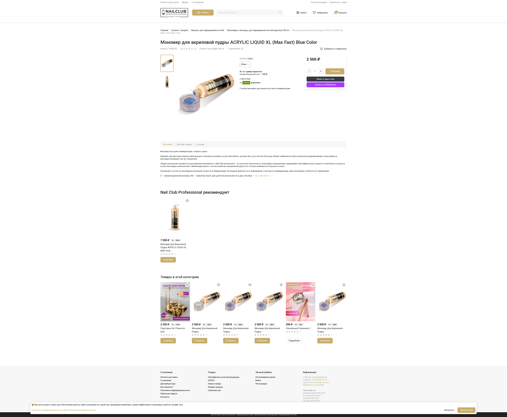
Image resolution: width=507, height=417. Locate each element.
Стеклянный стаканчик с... (299, 328)
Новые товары (214, 384)
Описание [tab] (167, 144)
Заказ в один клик (325, 79)
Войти (258, 380)
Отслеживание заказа (265, 377)
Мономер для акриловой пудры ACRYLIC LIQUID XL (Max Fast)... (173, 247)
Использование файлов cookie (80, 410)
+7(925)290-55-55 (319, 380)
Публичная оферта (168, 394)
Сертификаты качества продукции (223, 377)
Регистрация (261, 384)
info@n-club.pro (323, 382)
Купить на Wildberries (325, 84)
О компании (197, 2)
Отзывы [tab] (200, 144)
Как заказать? (166, 387)
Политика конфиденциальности (175, 390)
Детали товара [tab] (184, 144)
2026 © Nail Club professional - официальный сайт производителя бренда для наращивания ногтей (254, 415)
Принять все (466, 410)
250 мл (257, 176)
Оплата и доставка (169, 2)
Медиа (185, 2)
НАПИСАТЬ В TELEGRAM (313, 385)
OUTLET (211, 380)
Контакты (164, 397)
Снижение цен (214, 390)
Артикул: (164, 49)
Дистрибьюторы (167, 384)
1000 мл (266, 176)
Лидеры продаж (215, 387)
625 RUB (246, 82)
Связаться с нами (338, 2)
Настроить (449, 410)
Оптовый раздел (319, 2)
